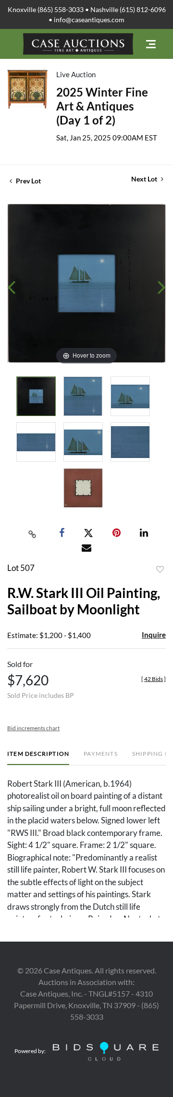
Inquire (154, 634)
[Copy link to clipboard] (32, 533)
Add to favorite (160, 569)
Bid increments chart (33, 728)
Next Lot (145, 179)
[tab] (38, 757)
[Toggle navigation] (151, 44)
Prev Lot (27, 181)
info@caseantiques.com (89, 19)
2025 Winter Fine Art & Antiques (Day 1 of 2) (102, 106)
